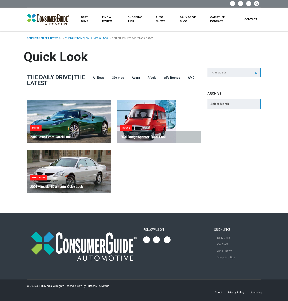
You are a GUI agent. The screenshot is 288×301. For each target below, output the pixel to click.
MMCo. (105, 285)
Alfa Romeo (172, 77)
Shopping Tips (135, 19)
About (218, 292)
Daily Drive (223, 237)
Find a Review (107, 19)
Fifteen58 (92, 285)
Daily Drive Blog (188, 19)
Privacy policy (236, 292)
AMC (191, 77)
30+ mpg (118, 77)
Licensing (256, 292)
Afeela (152, 77)
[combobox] (234, 104)
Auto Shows (160, 19)
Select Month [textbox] (219, 104)
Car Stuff (222, 244)
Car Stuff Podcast (217, 19)
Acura (136, 77)
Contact (250, 19)
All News (99, 77)
